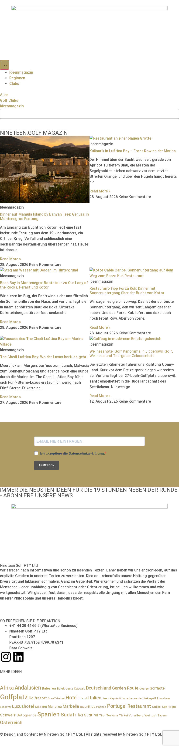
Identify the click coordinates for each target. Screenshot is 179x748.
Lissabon (163, 698)
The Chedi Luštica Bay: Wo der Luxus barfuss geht (43, 357)
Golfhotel (157, 688)
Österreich (11, 722)
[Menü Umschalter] (4, 65)
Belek (61, 688)
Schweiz (8, 715)
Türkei (123, 715)
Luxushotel (23, 706)
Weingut (151, 715)
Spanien (48, 714)
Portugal (117, 706)
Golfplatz (14, 697)
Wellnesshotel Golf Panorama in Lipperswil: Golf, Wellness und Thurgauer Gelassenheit (131, 353)
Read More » (10, 259)
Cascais (79, 688)
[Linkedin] (18, 657)
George (144, 688)
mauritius (87, 707)
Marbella (71, 706)
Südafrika (72, 715)
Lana (125, 698)
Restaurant (139, 706)
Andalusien (28, 687)
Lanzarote (135, 698)
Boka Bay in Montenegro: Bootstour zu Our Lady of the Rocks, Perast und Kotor (44, 285)
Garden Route (125, 688)
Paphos (101, 706)
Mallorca (55, 707)
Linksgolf (149, 698)
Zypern (162, 715)
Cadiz (69, 688)
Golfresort (38, 698)
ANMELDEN (46, 465)
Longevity (5, 706)
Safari (156, 706)
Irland (83, 698)
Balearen (49, 688)
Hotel (71, 698)
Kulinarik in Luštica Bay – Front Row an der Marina (133, 151)
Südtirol (91, 715)
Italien (94, 698)
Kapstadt (115, 698)
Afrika (7, 688)
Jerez (105, 698)
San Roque (169, 706)
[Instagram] (6, 657)
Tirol (102, 715)
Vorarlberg (136, 715)
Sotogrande (26, 715)
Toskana (112, 715)
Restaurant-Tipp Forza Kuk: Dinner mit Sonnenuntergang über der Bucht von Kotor (127, 290)
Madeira (41, 706)
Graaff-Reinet (56, 698)
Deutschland (98, 688)
